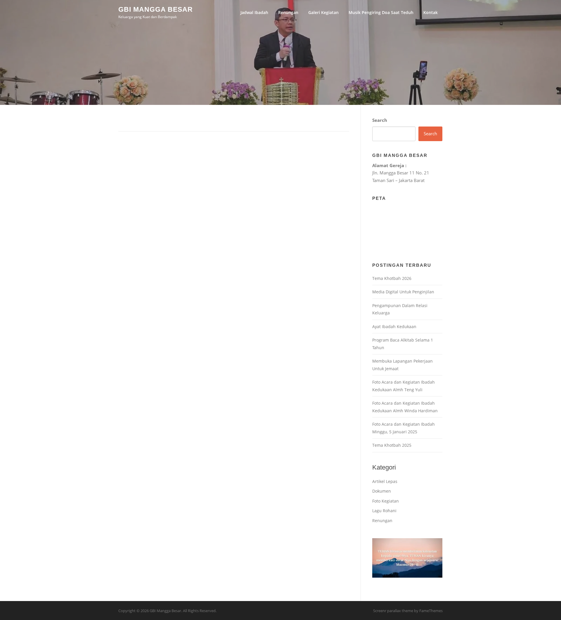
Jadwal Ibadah (254, 12)
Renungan (288, 12)
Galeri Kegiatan (323, 12)
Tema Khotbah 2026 (391, 278)
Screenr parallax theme (393, 610)
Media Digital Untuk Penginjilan (403, 292)
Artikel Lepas (384, 481)
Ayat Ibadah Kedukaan (394, 326)
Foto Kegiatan (385, 501)
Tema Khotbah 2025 (391, 445)
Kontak (430, 12)
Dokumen (381, 491)
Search (379, 120)
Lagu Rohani (384, 510)
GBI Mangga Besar (155, 9)
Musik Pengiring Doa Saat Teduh (381, 12)
